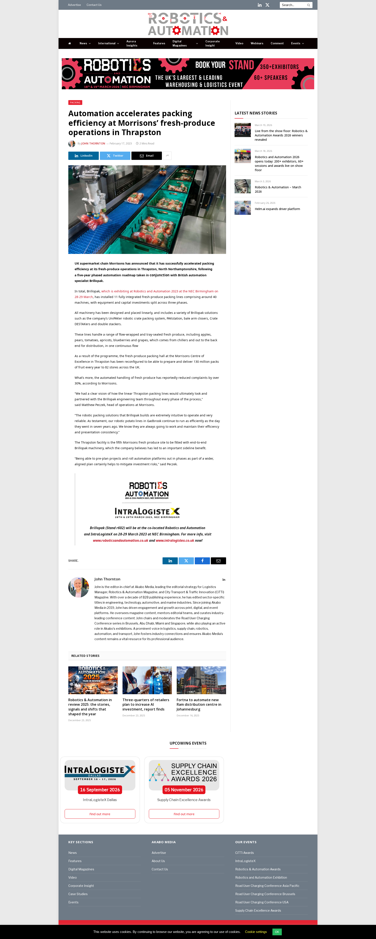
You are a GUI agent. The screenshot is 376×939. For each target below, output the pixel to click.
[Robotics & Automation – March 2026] (243, 186)
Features (159, 43)
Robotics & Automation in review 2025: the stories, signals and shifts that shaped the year (90, 707)
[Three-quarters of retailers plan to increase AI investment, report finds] (147, 680)
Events (295, 43)
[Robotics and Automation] (188, 24)
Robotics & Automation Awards (258, 869)
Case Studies (78, 894)
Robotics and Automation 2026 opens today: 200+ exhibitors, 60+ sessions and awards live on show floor (279, 163)
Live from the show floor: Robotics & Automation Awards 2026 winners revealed (281, 135)
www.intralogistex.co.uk (175, 540)
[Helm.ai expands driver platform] (243, 208)
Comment (277, 43)
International (106, 43)
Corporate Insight (212, 43)
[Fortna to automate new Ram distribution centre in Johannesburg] (201, 680)
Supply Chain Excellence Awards (184, 800)
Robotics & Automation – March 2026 (278, 189)
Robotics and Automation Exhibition (261, 877)
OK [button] (277, 932)
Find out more (99, 814)
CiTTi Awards (244, 853)
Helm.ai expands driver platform (277, 209)
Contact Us (94, 5)
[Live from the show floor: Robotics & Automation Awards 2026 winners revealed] (243, 130)
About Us (158, 861)
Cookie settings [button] (256, 932)
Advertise (74, 5)
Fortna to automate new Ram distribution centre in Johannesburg (199, 705)
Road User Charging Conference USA (262, 902)
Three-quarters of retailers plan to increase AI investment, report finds (146, 705)
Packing (75, 102)
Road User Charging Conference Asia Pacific (267, 886)
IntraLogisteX (245, 861)
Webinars (257, 43)
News (83, 43)
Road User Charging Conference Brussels (265, 894)
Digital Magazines (180, 43)
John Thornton (93, 143)
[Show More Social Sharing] (167, 156)
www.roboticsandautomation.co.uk (120, 540)
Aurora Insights (131, 43)
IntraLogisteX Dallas (100, 800)
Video (239, 43)
